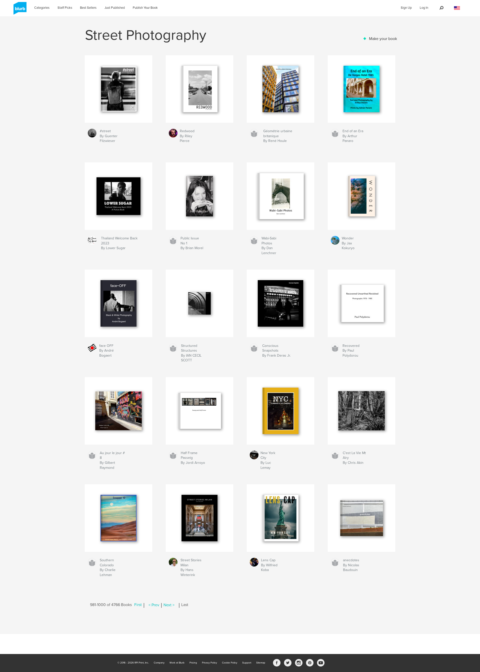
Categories (42, 8)
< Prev (153, 605)
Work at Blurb (177, 662)
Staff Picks (65, 8)
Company (159, 662)
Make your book (383, 38)
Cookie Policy (229, 662)
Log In (424, 8)
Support (246, 662)
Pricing (193, 662)
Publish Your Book (145, 8)
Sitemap (260, 662)
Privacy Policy (209, 662)
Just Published (114, 8)
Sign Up (406, 8)
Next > (169, 605)
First (138, 605)
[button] (457, 8)
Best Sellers (88, 8)
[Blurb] (19, 10)
